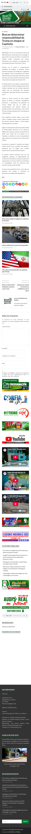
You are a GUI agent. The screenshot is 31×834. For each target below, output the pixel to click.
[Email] (23, 184)
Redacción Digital (20, 47)
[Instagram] (26, 9)
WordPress (12, 832)
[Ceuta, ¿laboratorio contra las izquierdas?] (15, 243)
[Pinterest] (19, 184)
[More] (3, 187)
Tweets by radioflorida (8, 626)
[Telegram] (13, 184)
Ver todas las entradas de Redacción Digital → (20, 304)
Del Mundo (5, 31)
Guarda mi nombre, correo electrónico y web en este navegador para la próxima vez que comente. (15, 374)
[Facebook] (24, 9)
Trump (26, 191)
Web (3, 363)
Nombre (5, 348)
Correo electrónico (9, 356)
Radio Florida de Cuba (17, 829)
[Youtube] (28, 9)
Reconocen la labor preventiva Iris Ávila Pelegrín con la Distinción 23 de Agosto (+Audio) (14, 568)
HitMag (18, 832)
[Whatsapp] (10, 184)
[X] (22, 9)
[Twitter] (6, 184)
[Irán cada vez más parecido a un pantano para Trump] (15, 268)
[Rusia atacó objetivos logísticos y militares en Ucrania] (15, 217)
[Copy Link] (26, 184)
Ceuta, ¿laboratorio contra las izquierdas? (15, 245)
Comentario (6, 326)
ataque (12, 191)
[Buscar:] (15, 821)
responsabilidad (19, 191)
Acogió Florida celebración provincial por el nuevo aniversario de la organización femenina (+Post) (15, 557)
